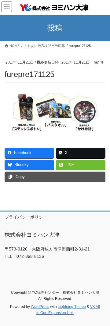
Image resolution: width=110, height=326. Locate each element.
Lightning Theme (72, 307)
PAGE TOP (101, 310)
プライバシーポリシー (26, 217)
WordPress (40, 307)
